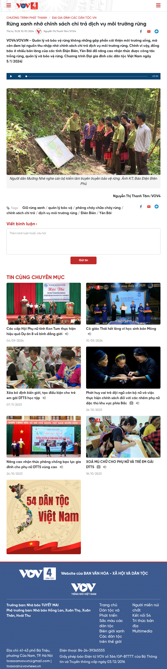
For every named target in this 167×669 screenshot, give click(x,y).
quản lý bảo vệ (60, 208)
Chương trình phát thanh (27, 18)
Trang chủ (108, 605)
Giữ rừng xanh (34, 208)
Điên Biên (89, 213)
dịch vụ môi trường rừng (58, 213)
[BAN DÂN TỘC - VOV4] (27, 5)
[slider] (86, 76)
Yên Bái (105, 213)
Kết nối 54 (141, 616)
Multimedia (142, 631)
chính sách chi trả (21, 213)
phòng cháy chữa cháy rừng (99, 208)
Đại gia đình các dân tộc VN (74, 18)
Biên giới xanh (111, 631)
